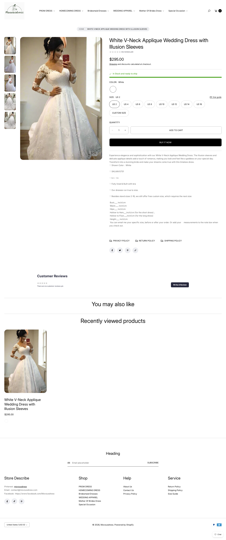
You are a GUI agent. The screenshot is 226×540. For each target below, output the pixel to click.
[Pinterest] (21, 501)
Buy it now (165, 142)
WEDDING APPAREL (88, 497)
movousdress (20, 486)
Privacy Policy (130, 494)
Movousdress (107, 525)
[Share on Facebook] (112, 250)
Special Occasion (87, 504)
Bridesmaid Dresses (88, 494)
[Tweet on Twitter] (120, 250)
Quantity (114, 122)
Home (81, 29)
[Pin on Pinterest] (128, 250)
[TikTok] (14, 501)
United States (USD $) (16, 525)
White (113, 89)
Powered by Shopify (124, 525)
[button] (47, 10)
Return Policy (174, 486)
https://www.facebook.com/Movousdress (34, 493)
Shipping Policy (175, 490)
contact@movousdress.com (23, 490)
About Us (127, 486)
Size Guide (173, 494)
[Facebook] (7, 501)
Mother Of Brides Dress (90, 501)
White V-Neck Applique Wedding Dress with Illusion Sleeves (22, 404)
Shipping (113, 64)
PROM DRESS (85, 486)
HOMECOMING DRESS (89, 490)
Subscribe (153, 462)
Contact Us (128, 490)
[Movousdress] (14, 10)
